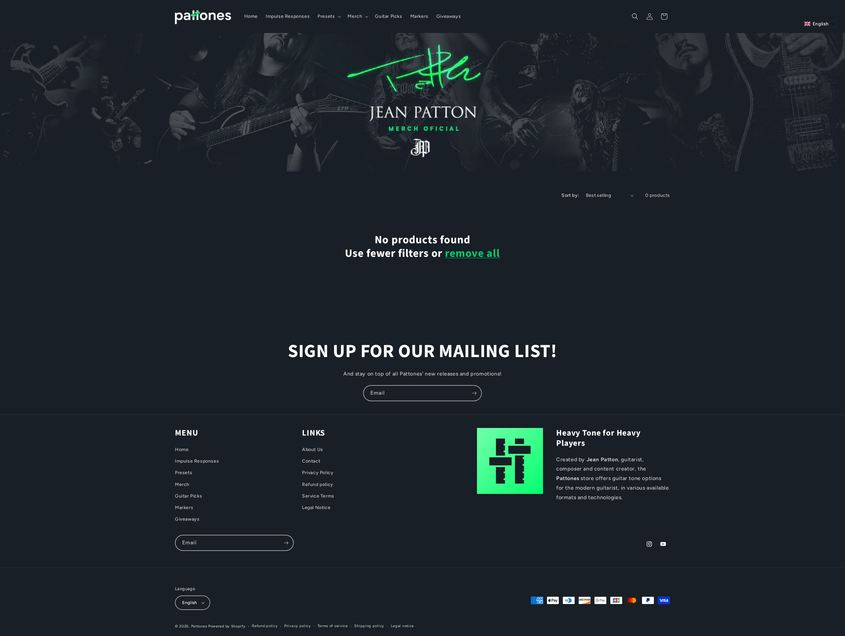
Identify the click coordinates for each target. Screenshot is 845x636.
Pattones (199, 626)
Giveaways (187, 519)
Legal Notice (316, 507)
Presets (183, 472)
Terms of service (333, 626)
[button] (329, 16)
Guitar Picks (188, 496)
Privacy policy (297, 626)
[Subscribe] (474, 393)
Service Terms (318, 496)
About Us (312, 449)
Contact (311, 461)
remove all (472, 253)
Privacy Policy (317, 472)
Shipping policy (369, 626)
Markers (184, 507)
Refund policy (317, 484)
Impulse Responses (197, 461)
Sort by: (570, 195)
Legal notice (402, 626)
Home (181, 449)
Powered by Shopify (227, 626)
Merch (182, 484)
